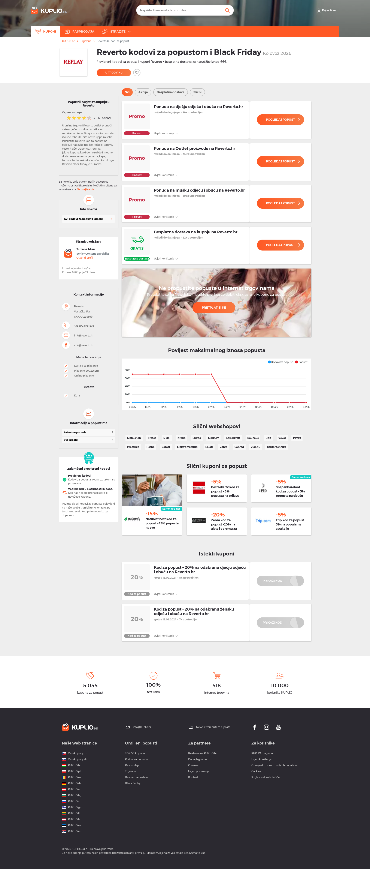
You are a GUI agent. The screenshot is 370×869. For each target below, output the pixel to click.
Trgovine (86, 41)
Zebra (223, 447)
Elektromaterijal (187, 447)
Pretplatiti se (214, 307)
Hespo (150, 447)
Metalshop (134, 438)
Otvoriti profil (84, 257)
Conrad (239, 447)
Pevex (297, 438)
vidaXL (255, 447)
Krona (181, 438)
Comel (166, 447)
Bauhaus (253, 438)
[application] (216, 384)
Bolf (268, 438)
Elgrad (196, 438)
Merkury (213, 438)
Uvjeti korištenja (164, 133)
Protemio (133, 447)
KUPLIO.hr (68, 41)
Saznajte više (85, 189)
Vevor (282, 438)
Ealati (209, 447)
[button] (280, 362)
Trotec (152, 438)
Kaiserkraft (233, 438)
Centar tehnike (276, 447)
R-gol (166, 438)
